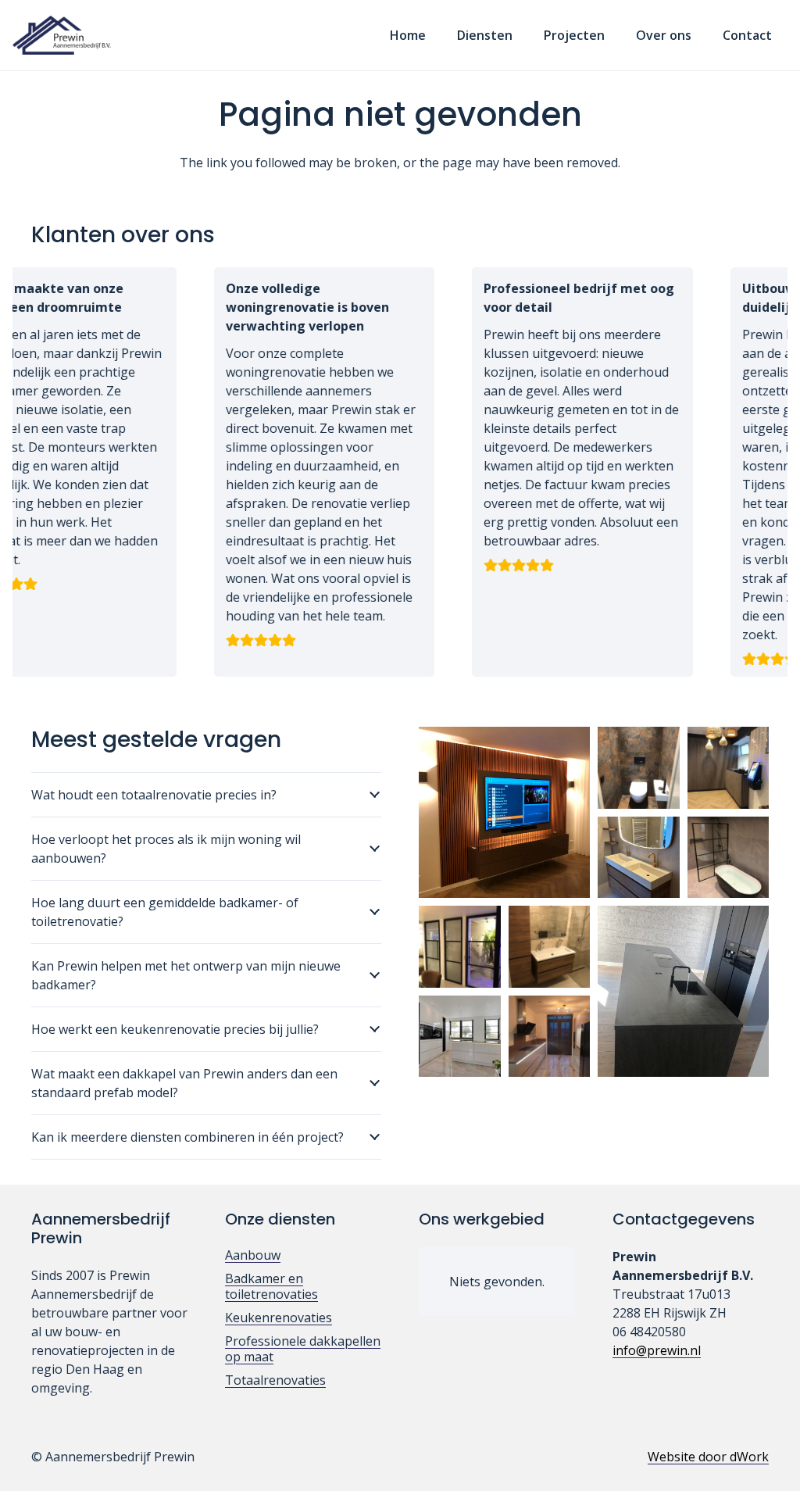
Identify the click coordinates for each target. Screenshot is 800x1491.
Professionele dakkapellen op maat (302, 1348)
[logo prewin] (61, 35)
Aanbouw (252, 1255)
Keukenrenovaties (278, 1317)
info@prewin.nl (656, 1350)
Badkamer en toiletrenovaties (271, 1286)
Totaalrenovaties (275, 1380)
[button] (524, 34)
